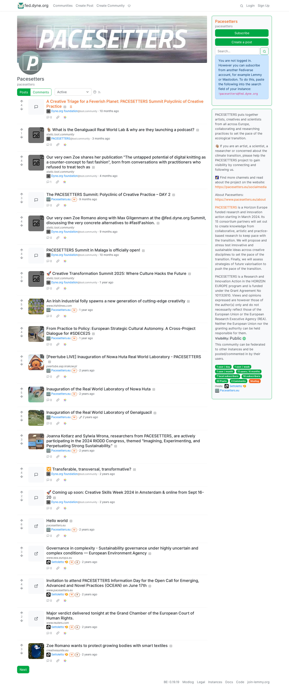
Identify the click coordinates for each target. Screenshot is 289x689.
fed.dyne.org (36, 5)
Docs (229, 682)
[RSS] (99, 92)
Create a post (242, 42)
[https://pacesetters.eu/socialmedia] (36, 526)
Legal (201, 682)
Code (240, 682)
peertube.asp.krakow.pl (61, 366)
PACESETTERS (226, 207)
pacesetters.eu (56, 525)
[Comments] (36, 107)
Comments (41, 92)
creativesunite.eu (57, 650)
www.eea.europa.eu (59, 557)
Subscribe (242, 33)
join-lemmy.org (258, 682)
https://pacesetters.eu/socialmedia (241, 187)
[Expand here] (36, 135)
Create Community (111, 5)
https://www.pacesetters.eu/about (240, 199)
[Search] (241, 5)
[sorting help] (94, 92)
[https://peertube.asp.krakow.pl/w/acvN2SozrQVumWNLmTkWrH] (36, 362)
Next (23, 670)
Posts (24, 92)
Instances (215, 682)
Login (250, 5)
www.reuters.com (57, 622)
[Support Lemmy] (129, 5)
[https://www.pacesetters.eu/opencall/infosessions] (36, 586)
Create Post (84, 5)
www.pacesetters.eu (59, 590)
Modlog (254, 381)
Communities (63, 5)
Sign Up (264, 5)
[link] (58, 117)
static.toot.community (60, 134)
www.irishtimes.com (59, 305)
